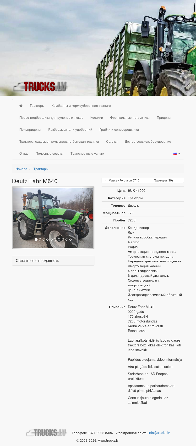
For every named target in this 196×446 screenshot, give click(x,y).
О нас (23, 153)
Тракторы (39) (163, 180)
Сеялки (112, 141)
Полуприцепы (30, 129)
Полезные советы (49, 153)
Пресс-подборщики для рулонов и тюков (51, 117)
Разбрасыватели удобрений (70, 129)
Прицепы (164, 117)
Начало (21, 168)
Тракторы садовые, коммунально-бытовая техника (59, 141)
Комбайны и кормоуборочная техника (81, 105)
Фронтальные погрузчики (130, 117)
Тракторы (37, 105)
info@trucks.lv (159, 432)
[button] (18, 217)
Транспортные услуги (87, 153)
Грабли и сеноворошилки (119, 129)
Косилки (96, 117)
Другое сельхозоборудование (148, 141)
